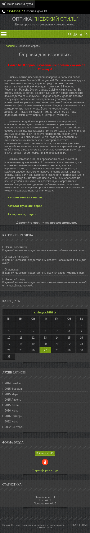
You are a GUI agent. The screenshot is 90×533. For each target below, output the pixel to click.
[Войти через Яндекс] (45, 462)
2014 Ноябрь (13, 383)
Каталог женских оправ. (25, 197)
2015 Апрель (13, 399)
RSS (86, 34)
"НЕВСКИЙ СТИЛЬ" (55, 19)
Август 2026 (45, 312)
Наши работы (13, 279)
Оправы (10, 269)
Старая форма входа (45, 470)
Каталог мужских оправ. (25, 205)
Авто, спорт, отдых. (22, 214)
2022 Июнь (11, 421)
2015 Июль (12, 405)
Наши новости (14, 247)
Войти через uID (45, 453)
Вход (81, 34)
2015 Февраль (14, 388)
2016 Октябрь (13, 416)
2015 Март (11, 394)
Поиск (69, 34)
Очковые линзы (14, 256)
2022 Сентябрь (14, 427)
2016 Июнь (11, 410)
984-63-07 (15, 11)
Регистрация (75, 34)
